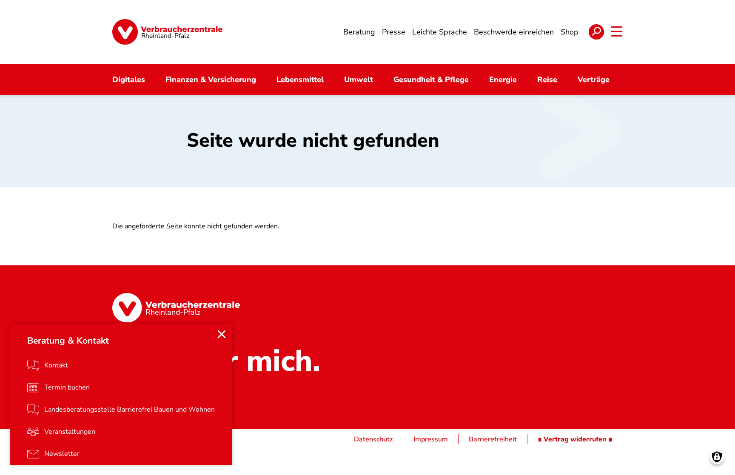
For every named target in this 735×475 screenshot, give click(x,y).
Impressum (430, 439)
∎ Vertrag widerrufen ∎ (575, 439)
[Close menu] (222, 334)
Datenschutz (373, 439)
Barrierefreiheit (493, 439)
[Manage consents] (716, 456)
